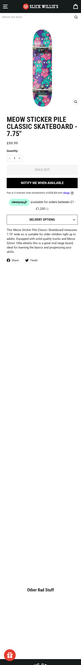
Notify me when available (42, 183)
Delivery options (42, 219)
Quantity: (12, 150)
